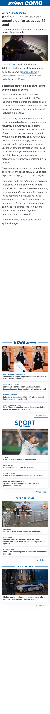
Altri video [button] (41, 560)
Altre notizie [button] (41, 415)
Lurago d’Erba (29, 72)
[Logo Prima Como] (25, 3)
